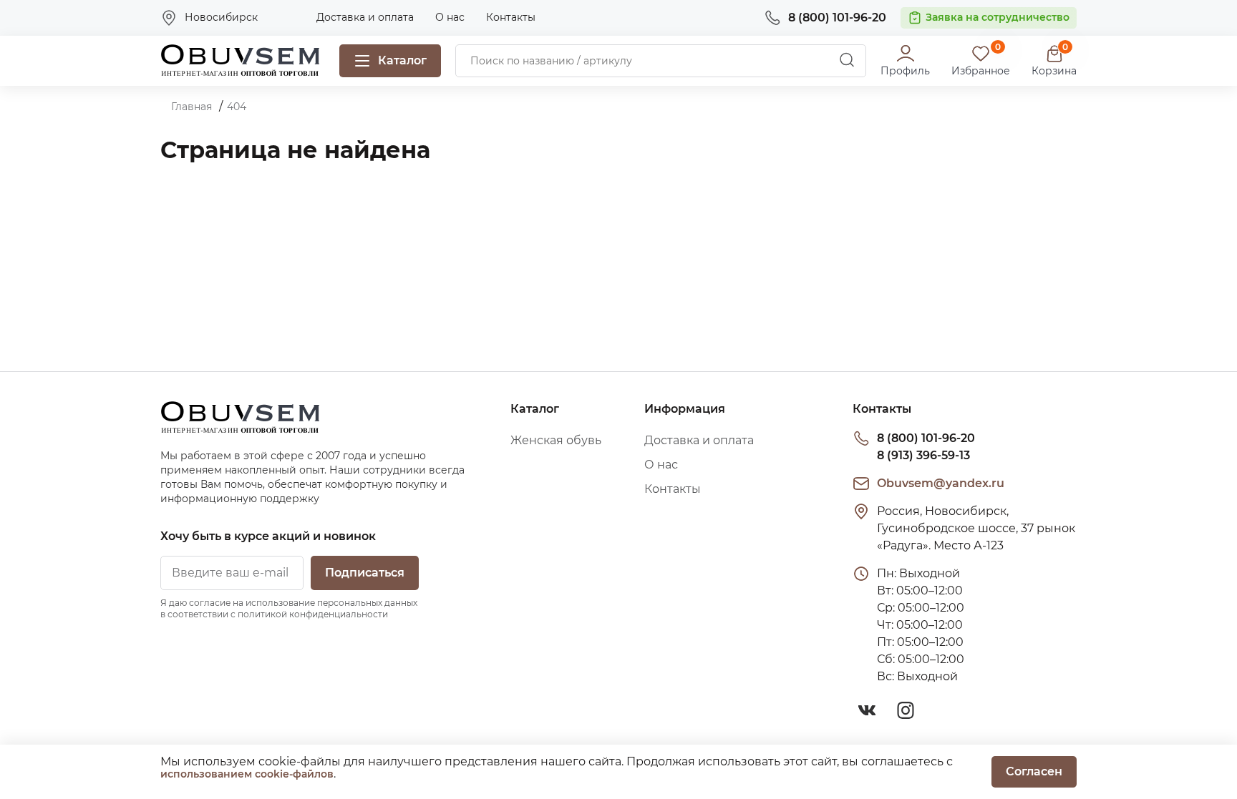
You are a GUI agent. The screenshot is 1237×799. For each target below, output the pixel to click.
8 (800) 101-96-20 (926, 438)
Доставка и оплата (365, 17)
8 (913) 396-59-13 (923, 455)
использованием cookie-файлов (247, 774)
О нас (450, 17)
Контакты (510, 17)
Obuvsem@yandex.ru (940, 483)
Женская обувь (555, 440)
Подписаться (364, 572)
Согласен (1034, 771)
